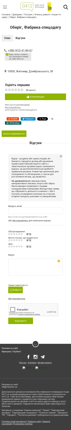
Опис (7, 38)
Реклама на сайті (10, 348)
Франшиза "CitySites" (11, 351)
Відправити (20, 321)
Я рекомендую (36, 96)
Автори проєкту (44, 363)
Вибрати (16, 290)
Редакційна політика (23, 424)
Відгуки (20, 38)
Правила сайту (34, 421)
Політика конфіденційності (14, 421)
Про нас (23, 363)
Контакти (32, 363)
